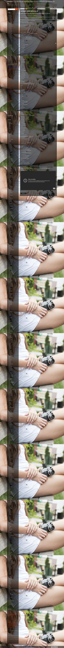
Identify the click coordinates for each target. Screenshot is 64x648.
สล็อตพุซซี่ (9, 553)
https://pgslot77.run (10, 78)
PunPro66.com (10, 339)
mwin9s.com (9, 281)
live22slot (9, 247)
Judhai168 (9, 236)
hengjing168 (9, 218)
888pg (9, 135)
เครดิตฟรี (9, 581)
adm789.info (9, 151)
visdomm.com (10, 473)
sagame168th (10, 373)
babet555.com (10, 168)
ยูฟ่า (8, 524)
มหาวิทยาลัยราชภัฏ (10, 520)
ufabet (9, 450)
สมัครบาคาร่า (9, 530)
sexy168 (9, 383)
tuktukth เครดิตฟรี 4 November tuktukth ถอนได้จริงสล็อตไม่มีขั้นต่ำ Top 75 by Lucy (35, 13)
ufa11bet (9, 441)
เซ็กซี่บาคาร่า (9, 582)
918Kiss (9, 611)
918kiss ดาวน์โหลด (10, 139)
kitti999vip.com (10, 241)
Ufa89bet (9, 447)
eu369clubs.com (10, 192)
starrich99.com (10, 423)
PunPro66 (9, 338)
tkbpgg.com (9, 433)
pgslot (8, 110)
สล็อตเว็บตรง (9, 87)
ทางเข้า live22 (10, 502)
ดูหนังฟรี (9, 83)
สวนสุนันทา (9, 569)
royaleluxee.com (10, 366)
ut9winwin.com (10, 468)
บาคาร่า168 (9, 507)
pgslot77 (9, 321)
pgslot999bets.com (10, 326)
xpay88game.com (10, 481)
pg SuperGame (10, 304)
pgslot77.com (9, 322)
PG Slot (9, 299)
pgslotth (9, 328)
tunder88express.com (10, 439)
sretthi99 (9, 417)
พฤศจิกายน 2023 (10, 55)
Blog (32, 7)
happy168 (13, 612)
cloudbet (9, 185)
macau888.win (10, 264)
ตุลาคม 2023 (9, 56)
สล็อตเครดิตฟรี (10, 558)
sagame (9, 371)
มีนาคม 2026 (9, 21)
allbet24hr (9, 152)
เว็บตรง (9, 592)
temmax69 (9, 428)
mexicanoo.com (10, 275)
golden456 (9, 214)
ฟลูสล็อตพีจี (9, 519)
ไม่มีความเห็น (27, 15)
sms (8, 411)
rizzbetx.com (9, 360)
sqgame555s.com (10, 416)
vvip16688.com (10, 474)
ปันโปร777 (9, 513)
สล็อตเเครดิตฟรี (10, 564)
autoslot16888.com (10, 163)
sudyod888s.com (10, 424)
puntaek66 (9, 343)
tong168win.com (10, 434)
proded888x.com (10, 337)
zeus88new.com (10, 486)
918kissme (9, 141)
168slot (9, 124)
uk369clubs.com (10, 464)
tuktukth (24, 159)
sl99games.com (10, 400)
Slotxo (9, 618)
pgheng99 (9, 314)
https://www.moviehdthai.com (11, 85)
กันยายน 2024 (10, 43)
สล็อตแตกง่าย (9, 565)
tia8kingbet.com (10, 430)
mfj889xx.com (10, 276)
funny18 (9, 207)
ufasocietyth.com (10, 462)
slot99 (8, 95)
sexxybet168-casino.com (11, 382)
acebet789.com (10, 146)
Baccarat (9, 169)
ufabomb (9, 451)
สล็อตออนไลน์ (13, 624)
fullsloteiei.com (10, 203)
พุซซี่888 (9, 518)
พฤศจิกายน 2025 (10, 26)
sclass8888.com (10, 379)
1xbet (9, 129)
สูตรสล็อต (9, 570)
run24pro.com (10, 367)
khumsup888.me (10, 237)
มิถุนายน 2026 (10, 17)
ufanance (9, 457)
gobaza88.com (10, 213)
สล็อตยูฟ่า (9, 554)
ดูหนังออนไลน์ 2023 (10, 497)
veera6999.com (10, 469)
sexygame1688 (10, 390)
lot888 (9, 252)
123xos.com (9, 122)
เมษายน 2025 (9, 34)
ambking (9, 157)
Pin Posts (55, 7)
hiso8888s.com (10, 220)
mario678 (9, 265)
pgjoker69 (9, 315)
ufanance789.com (10, 458)
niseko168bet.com (10, 286)
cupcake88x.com (10, 186)
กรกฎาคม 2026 (10, 16)
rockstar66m (9, 362)
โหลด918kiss (9, 604)
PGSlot (12, 615)
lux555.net (9, 258)
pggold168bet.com (10, 311)
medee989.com (10, 271)
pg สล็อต (9, 305)
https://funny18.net (10, 107)
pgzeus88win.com (10, 331)
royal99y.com (9, 365)
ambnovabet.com (10, 158)
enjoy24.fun (9, 190)
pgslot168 (9, 320)
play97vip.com (10, 333)
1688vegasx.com (10, 123)
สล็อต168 (9, 536)
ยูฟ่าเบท (9, 525)
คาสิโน (9, 490)
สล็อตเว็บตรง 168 (10, 560)
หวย (8, 575)
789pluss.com (10, 134)
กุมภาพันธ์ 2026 (10, 22)
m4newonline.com (10, 259)
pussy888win (9, 348)
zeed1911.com (10, 484)
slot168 (9, 93)
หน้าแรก (29, 7)
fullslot (8, 80)
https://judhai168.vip (10, 98)
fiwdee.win (9, 197)
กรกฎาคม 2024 (10, 45)
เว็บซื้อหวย (9, 588)
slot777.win (9, 406)
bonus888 (9, 180)
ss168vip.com (10, 418)
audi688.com (9, 162)
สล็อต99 (9, 547)
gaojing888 (9, 209)
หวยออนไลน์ (9, 576)
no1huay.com (9, 288)
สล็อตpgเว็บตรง (10, 549)
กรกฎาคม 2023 (10, 60)
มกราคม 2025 (10, 38)
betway (9, 174)
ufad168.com (9, 452)
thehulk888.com (10, 429)
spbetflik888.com (10, 413)
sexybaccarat (9, 76)
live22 (8, 81)
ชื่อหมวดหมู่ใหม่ (10, 492)
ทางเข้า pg (9, 503)
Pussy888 (9, 345)
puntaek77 (9, 344)
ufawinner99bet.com (10, 463)
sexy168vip (9, 384)
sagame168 (9, 372)
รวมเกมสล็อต (9, 526)
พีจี (8, 515)
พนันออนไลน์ (9, 514)
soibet (9, 412)
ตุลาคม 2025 (9, 27)
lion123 (9, 243)
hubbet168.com (10, 224)
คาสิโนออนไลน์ (10, 491)
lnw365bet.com (10, 248)
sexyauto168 (12, 617)
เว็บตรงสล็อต (9, 593)
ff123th (9, 196)
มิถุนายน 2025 (10, 32)
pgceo (9, 310)
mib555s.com (9, 277)
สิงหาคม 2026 (10, 15)
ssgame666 (9, 422)
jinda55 (12, 613)
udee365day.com (10, 440)
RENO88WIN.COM (10, 355)
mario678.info (10, 269)
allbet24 (9, 109)
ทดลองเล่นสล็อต (10, 498)
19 (11, 637)
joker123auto (9, 231)
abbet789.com (10, 145)
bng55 (9, 179)
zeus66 (9, 485)
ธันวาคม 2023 (10, 54)
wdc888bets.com (10, 475)
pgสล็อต (9, 332)
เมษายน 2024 (9, 49)
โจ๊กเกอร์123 (9, 92)
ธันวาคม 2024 (10, 39)
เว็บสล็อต (9, 598)
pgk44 (9, 316)
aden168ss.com (10, 150)
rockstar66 (9, 361)
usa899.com (9, 467)
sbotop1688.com (10, 378)
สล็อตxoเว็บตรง (10, 552)
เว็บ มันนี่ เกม (9, 587)
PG (8, 298)
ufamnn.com (9, 456)
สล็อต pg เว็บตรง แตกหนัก (11, 535)
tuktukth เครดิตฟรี (23, 115)
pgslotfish (9, 327)
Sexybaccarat (10, 388)
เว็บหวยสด (9, 599)
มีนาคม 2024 (9, 50)
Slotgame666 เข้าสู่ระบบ (11, 407)
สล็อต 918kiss (10, 532)
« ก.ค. (8, 642)
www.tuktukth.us (10, 479)
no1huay (9, 287)
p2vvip (9, 292)
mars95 (9, 270)
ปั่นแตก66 (12, 621)
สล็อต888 (9, 543)
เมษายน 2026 (9, 20)
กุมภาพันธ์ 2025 (10, 37)
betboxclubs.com (10, 173)
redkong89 (9, 354)
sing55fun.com (10, 394)
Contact (35, 7)
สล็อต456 (9, 537)
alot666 (9, 156)
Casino (9, 184)
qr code (9, 349)
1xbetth (9, 106)
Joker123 (9, 230)
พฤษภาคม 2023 (10, 62)
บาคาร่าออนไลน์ (10, 86)
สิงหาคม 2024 (10, 44)
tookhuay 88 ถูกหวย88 (11, 435)
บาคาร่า (11, 620)
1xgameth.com (10, 133)
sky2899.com (9, 399)
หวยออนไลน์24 (10, 577)
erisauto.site (9, 191)
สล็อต (9, 531)
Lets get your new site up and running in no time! (45, 7)
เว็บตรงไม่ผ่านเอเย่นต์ (10, 594)
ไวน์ (8, 605)
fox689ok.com (10, 201)
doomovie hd (9, 112)
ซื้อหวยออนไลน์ (9, 88)
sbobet (9, 377)
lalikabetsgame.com (10, 242)
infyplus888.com (10, 226)
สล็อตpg (9, 548)
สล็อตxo (9, 624)
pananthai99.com (10, 293)
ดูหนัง (8, 82)
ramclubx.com (10, 350)
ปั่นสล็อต (9, 509)
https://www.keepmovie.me (11, 84)
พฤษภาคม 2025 (10, 33)
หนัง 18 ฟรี (9, 571)
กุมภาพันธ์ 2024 (10, 51)
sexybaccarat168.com (10, 389)
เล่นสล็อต (9, 586)
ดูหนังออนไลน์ (9, 496)
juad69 (9, 235)
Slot (8, 401)
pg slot (8, 77)
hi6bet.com (9, 219)
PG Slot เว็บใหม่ (10, 303)
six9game (9, 396)
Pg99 (9, 309)
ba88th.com (9, 167)
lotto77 (9, 254)
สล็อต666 (9, 541)
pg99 (8, 79)
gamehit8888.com (10, 208)
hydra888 (9, 225)
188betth (9, 111)
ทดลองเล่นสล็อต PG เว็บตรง (11, 501)
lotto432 (9, 253)
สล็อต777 (9, 542)
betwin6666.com (10, 175)
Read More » (23, 193)
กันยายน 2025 (10, 28)
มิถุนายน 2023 (10, 61)
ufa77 (9, 445)
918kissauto (9, 140)
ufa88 (9, 446)
